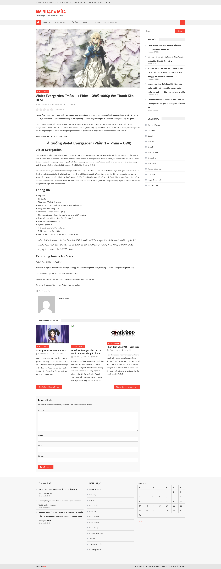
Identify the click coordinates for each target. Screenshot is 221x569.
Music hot (47, 566)
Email (40, 445)
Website (41, 456)
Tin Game (96, 22)
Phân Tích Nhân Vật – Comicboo (123, 347)
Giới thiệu (65, 2)
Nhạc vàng (152, 163)
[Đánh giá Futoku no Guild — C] (52, 334)
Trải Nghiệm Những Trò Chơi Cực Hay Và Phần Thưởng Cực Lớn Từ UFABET (50, 386)
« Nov (139, 521)
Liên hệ (107, 2)
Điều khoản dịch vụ (95, 2)
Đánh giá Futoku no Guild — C (51, 350)
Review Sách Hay (154, 168)
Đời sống (74, 22)
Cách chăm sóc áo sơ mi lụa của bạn (128, 386)
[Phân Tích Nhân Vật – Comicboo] (123, 332)
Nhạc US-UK (152, 157)
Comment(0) (70, 104)
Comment (42, 410)
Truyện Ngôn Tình (154, 179)
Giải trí (85, 22)
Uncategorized (153, 185)
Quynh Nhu (58, 104)
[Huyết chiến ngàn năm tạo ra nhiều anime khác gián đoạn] (88, 334)
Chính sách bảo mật (78, 2)
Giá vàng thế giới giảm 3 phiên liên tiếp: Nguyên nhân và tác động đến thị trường (166, 58)
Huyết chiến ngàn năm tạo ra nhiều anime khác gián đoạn (86, 352)
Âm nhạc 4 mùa (51, 12)
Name (41, 435)
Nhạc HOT (151, 141)
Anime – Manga (110, 22)
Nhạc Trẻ (46, 22)
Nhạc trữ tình (61, 22)
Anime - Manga (42, 92)
